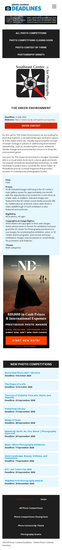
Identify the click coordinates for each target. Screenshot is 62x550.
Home (44, 499)
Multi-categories (13, 247)
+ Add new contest (24, 499)
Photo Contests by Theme (31, 525)
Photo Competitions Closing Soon (31, 40)
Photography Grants (31, 54)
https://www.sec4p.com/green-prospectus (35, 119)
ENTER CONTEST (31, 125)
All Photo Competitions (31, 33)
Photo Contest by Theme (31, 47)
